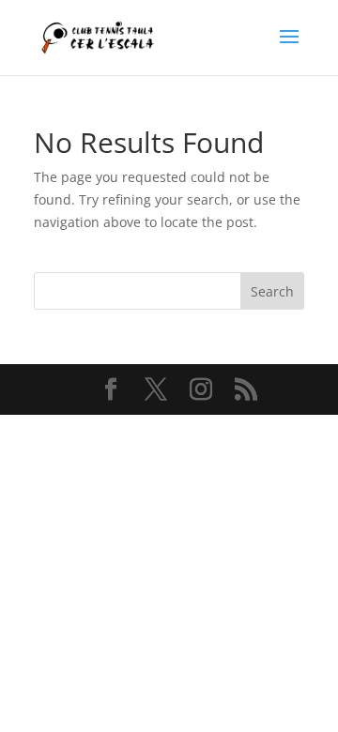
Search (272, 291)
